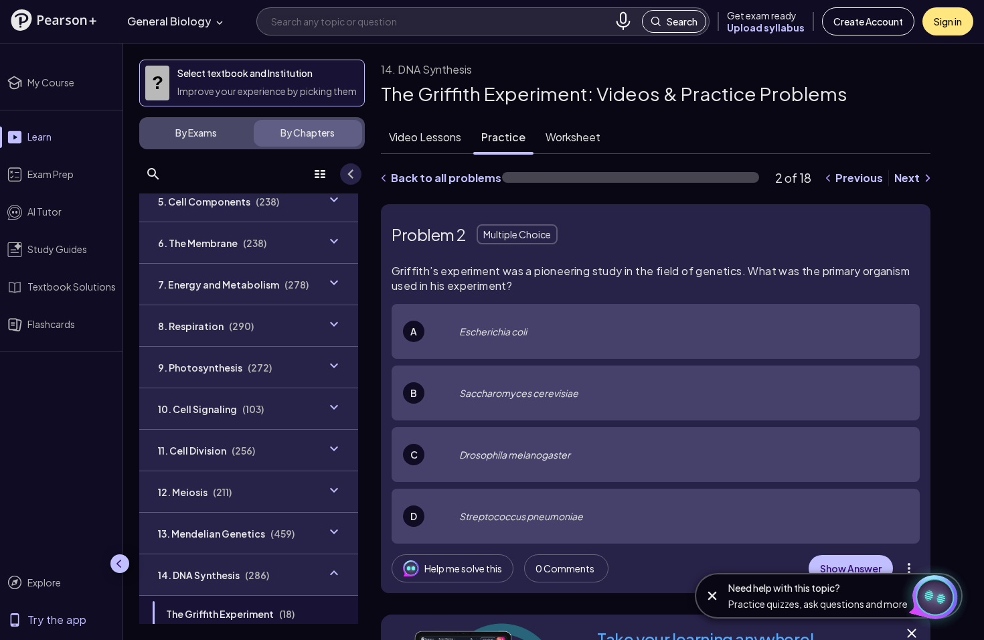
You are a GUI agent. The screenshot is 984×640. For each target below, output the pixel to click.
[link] (248, 614)
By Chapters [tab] (307, 133)
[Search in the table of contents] (153, 174)
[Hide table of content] (351, 174)
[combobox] (440, 21)
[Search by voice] (623, 21)
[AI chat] (933, 595)
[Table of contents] (320, 174)
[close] (712, 596)
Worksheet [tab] (573, 137)
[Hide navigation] (119, 563)
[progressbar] (630, 177)
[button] (53, 20)
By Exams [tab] (196, 133)
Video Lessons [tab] (425, 137)
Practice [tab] (503, 137)
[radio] (656, 331)
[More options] (909, 568)
